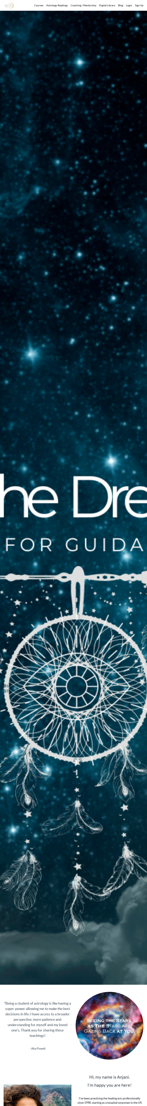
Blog (120, 5)
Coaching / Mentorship (83, 5)
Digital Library (107, 5)
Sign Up (139, 5)
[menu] (87, 5)
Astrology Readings (57, 5)
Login (129, 5)
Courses (38, 5)
